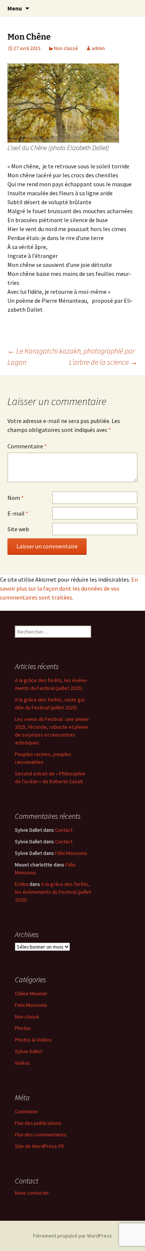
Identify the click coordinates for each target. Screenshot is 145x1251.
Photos (23, 1028)
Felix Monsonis (31, 1005)
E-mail (17, 513)
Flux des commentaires (41, 1134)
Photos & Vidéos (33, 1039)
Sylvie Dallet (28, 1051)
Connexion (26, 1111)
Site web (18, 529)
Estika (21, 884)
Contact (63, 830)
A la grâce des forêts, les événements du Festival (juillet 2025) (53, 892)
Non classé (66, 48)
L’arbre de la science (103, 362)
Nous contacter (32, 1192)
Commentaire (27, 446)
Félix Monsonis (71, 853)
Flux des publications (38, 1123)
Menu (14, 8)
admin (98, 48)
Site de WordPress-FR (39, 1146)
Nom (15, 497)
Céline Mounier (31, 993)
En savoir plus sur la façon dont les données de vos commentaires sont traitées (69, 588)
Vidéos (22, 1062)
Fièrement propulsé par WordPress (72, 1235)
